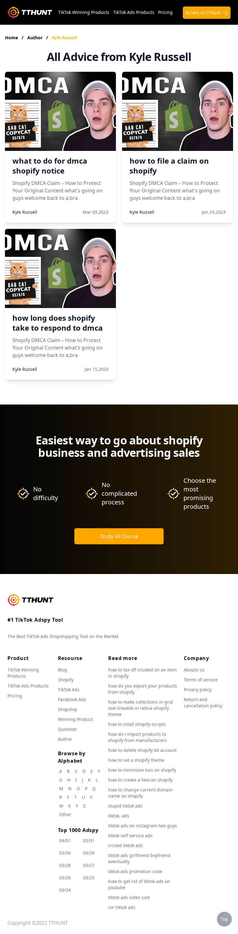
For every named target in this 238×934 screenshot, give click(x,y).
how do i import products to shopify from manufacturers (137, 737)
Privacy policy (198, 689)
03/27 (89, 865)
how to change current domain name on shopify (140, 793)
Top (224, 919)
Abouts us (194, 670)
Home (11, 38)
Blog (62, 670)
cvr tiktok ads (121, 907)
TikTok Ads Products (133, 12)
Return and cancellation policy (203, 702)
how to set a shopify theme (136, 760)
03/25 (89, 877)
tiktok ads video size (129, 897)
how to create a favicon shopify (140, 780)
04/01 (65, 840)
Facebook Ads (72, 699)
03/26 (65, 877)
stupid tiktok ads (125, 806)
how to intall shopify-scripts (137, 724)
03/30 (65, 853)
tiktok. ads (118, 816)
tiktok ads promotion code (135, 871)
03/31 (89, 840)
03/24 (65, 890)
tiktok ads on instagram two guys (142, 826)
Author (35, 38)
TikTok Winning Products (83, 12)
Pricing (165, 12)
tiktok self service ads (130, 835)
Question (67, 729)
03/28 (65, 865)
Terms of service (201, 680)
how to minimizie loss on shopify (142, 770)
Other (65, 814)
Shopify (65, 680)
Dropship (67, 709)
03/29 (89, 853)
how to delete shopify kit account (142, 750)
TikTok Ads (69, 689)
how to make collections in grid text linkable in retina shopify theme (140, 708)
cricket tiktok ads (125, 845)
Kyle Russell (64, 38)
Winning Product (75, 719)
